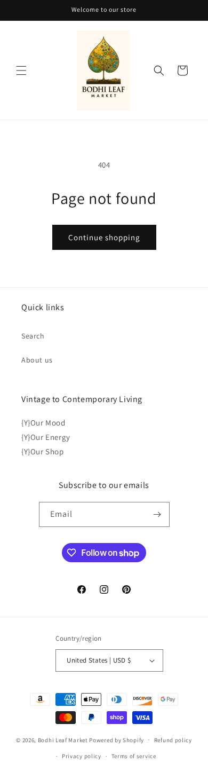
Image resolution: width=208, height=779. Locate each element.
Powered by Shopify (116, 739)
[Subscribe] (157, 514)
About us (37, 360)
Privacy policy (81, 756)
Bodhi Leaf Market (63, 739)
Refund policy (173, 740)
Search (33, 336)
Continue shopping (104, 237)
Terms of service (133, 756)
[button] (21, 70)
